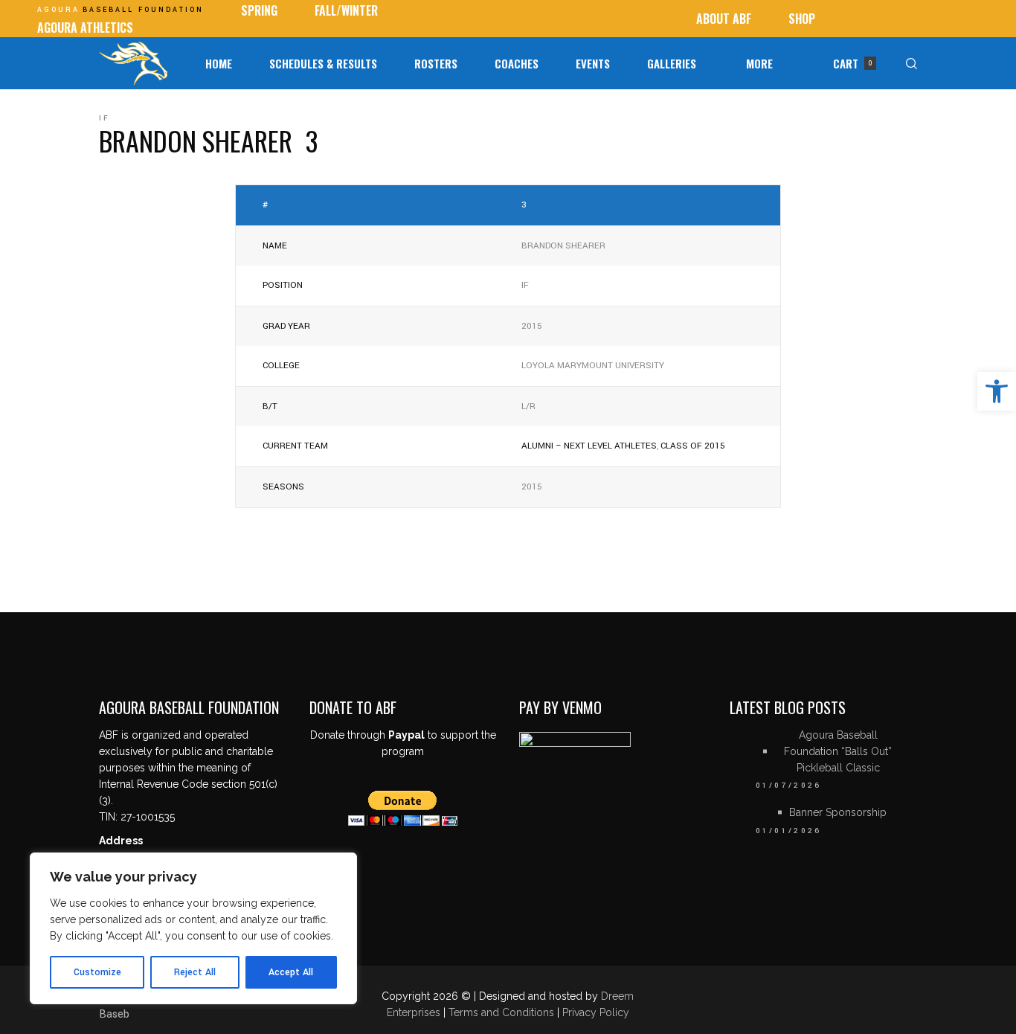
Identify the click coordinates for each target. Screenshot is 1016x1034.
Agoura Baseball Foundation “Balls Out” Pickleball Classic (838, 751)
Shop (801, 19)
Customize (97, 972)
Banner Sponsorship (838, 812)
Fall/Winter (346, 10)
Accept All (291, 972)
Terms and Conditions (502, 1012)
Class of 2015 (692, 446)
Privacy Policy (595, 1012)
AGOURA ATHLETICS (85, 27)
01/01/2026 (789, 831)
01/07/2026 (789, 785)
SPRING (259, 10)
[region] (193, 928)
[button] (996, 391)
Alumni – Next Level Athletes (589, 446)
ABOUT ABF (723, 19)
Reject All (195, 972)
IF (105, 118)
